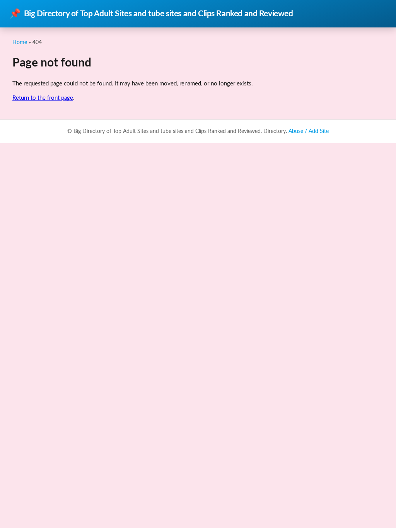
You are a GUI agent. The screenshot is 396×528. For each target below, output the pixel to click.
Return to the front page (42, 98)
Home (19, 42)
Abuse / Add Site (308, 131)
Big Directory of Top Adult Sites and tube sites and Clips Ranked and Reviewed (151, 14)
